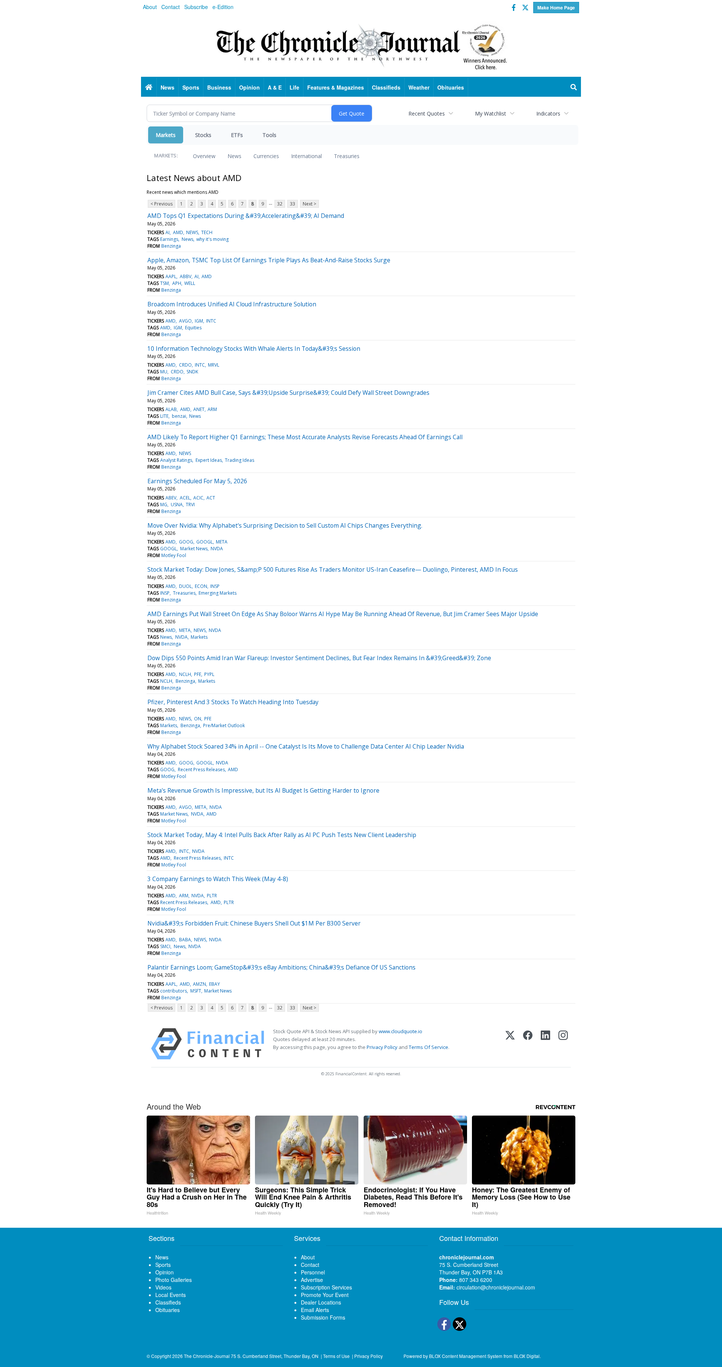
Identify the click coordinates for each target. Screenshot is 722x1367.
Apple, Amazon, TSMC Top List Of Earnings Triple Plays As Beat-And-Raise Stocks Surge (268, 260)
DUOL (185, 586)
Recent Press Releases (201, 769)
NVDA (217, 548)
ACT (210, 498)
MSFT (195, 991)
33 (292, 204)
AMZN (199, 984)
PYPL (209, 674)
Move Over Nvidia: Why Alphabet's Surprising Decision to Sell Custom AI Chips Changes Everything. (284, 525)
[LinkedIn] (545, 1044)
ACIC (198, 498)
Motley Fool (173, 555)
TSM (164, 283)
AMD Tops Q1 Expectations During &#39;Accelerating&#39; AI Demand (245, 216)
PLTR (212, 895)
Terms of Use (336, 1356)
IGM (199, 321)
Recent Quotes (426, 113)
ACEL (185, 498)
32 (279, 204)
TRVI (190, 504)
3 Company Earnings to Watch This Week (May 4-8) (217, 879)
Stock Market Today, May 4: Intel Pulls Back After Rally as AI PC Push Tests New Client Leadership (281, 835)
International (306, 156)
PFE (197, 674)
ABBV (185, 276)
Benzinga (171, 246)
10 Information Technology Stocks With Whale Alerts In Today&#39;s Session (253, 348)
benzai (179, 416)
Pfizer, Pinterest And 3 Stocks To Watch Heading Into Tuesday (233, 702)
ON (197, 718)
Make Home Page (556, 7)
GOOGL (204, 542)
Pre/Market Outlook (224, 725)
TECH (206, 232)
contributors (173, 991)
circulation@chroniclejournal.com (496, 1287)
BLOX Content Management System (465, 1356)
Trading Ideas (239, 460)
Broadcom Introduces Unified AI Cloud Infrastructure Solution (231, 304)
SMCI (165, 946)
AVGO (185, 321)
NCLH (185, 674)
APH (176, 283)
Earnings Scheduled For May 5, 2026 (197, 481)
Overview (204, 156)
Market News (194, 548)
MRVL (213, 365)
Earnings (169, 239)
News (234, 156)
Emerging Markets (218, 593)
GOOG (186, 542)
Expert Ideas (209, 460)
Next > (309, 204)
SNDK (192, 371)
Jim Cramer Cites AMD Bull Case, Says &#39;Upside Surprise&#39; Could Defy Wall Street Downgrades (288, 392)
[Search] (574, 87)
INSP (215, 586)
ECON (201, 586)
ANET (199, 409)
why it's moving (212, 239)
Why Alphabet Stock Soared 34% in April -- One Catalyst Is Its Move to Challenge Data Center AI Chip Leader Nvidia (305, 746)
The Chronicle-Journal (207, 1356)
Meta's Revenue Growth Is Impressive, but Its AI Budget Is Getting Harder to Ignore (263, 790)
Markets (166, 135)
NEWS (192, 232)
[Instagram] (563, 1044)
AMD (178, 232)
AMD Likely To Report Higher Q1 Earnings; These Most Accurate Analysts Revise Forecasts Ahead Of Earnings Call (305, 437)
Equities (193, 327)
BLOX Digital (527, 1356)
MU (163, 371)
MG (163, 504)
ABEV (170, 498)
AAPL (170, 276)
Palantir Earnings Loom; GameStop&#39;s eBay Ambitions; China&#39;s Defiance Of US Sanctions (281, 967)
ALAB (171, 409)
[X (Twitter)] (510, 1044)
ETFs (237, 135)
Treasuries (346, 156)
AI (167, 232)
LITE (164, 416)
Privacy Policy (382, 1047)
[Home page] (361, 45)
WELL (189, 283)
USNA (177, 504)
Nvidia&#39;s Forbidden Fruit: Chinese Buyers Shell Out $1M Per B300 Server (254, 923)
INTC (211, 321)
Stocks (203, 135)
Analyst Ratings (176, 460)
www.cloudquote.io (400, 1031)
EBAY (214, 984)
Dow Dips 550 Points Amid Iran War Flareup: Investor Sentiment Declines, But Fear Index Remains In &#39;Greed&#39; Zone (319, 658)
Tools (269, 135)
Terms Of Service (428, 1047)
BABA (185, 939)
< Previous (161, 204)
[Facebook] (527, 1044)
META (222, 542)
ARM (212, 409)
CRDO (185, 365)
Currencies (266, 156)
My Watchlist (490, 113)
